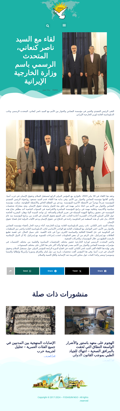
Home (55, 90)
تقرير (37, 90)
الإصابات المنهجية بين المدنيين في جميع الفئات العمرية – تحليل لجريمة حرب (30, 347)
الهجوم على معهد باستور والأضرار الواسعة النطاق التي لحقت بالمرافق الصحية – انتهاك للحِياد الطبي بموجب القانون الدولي (90, 349)
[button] (64, 25)
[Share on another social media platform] (10, 271)
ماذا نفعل (46, 90)
